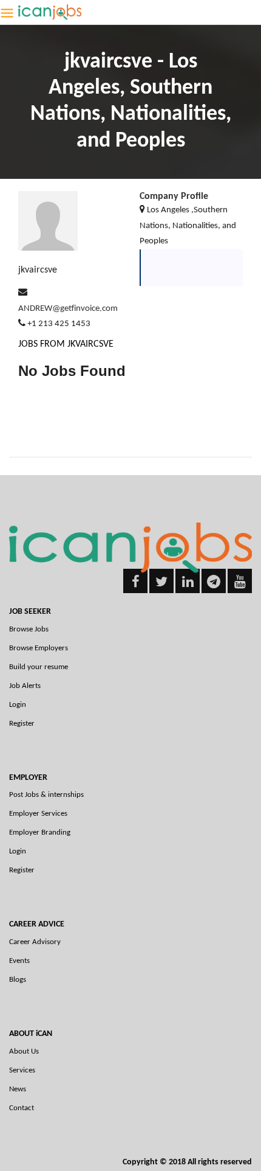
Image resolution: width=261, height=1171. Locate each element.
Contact (21, 1108)
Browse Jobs (29, 629)
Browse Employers (38, 648)
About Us (24, 1051)
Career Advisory (35, 942)
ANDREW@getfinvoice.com (68, 308)
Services (22, 1070)
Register (22, 724)
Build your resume (38, 667)
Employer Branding (39, 832)
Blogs (17, 980)
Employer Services (38, 814)
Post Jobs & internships (46, 795)
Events (19, 961)
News (17, 1089)
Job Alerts (25, 686)
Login (17, 705)
